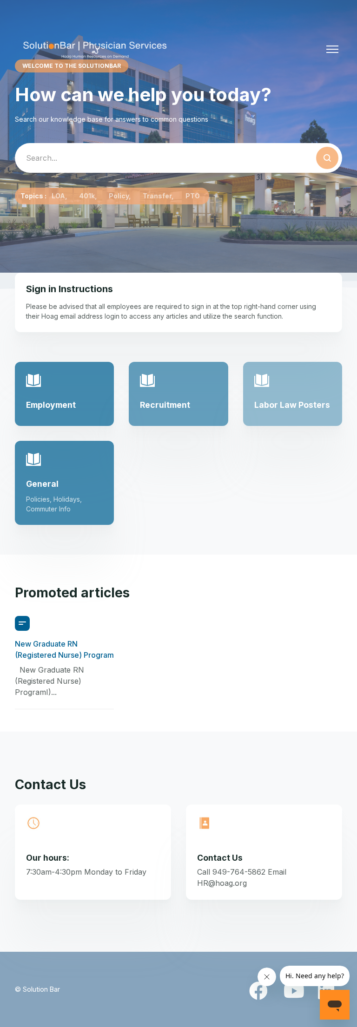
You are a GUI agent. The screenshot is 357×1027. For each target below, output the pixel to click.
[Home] (95, 49)
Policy (119, 196)
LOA (58, 196)
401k (87, 196)
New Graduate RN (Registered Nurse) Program (64, 649)
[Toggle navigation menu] (332, 49)
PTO (192, 196)
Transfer (157, 196)
